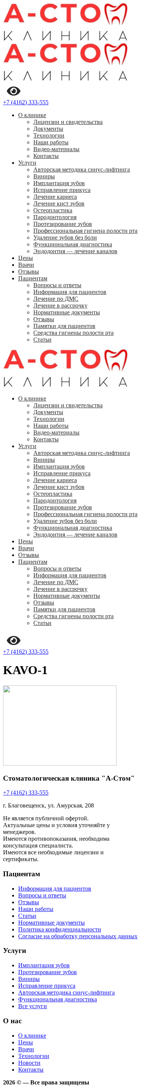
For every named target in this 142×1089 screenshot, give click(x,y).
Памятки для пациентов (64, 326)
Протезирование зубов (62, 224)
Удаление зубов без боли (65, 237)
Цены (25, 258)
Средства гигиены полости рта (73, 332)
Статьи (42, 339)
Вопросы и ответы (57, 285)
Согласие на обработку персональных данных (77, 936)
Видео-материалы (56, 149)
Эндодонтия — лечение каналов (75, 251)
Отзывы (28, 271)
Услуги (27, 162)
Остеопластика (52, 210)
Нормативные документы (66, 312)
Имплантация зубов (59, 183)
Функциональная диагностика (72, 244)
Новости (29, 1063)
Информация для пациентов (69, 292)
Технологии (48, 135)
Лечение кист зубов (58, 203)
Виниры (44, 176)
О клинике (32, 115)
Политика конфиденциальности (59, 929)
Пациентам (32, 278)
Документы (48, 128)
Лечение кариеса (55, 196)
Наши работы (51, 142)
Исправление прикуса (62, 190)
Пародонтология (54, 217)
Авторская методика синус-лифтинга (81, 169)
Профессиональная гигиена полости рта (85, 230)
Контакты (46, 156)
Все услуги (32, 1006)
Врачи (26, 264)
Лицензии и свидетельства (68, 122)
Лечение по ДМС (55, 298)
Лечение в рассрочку (60, 305)
